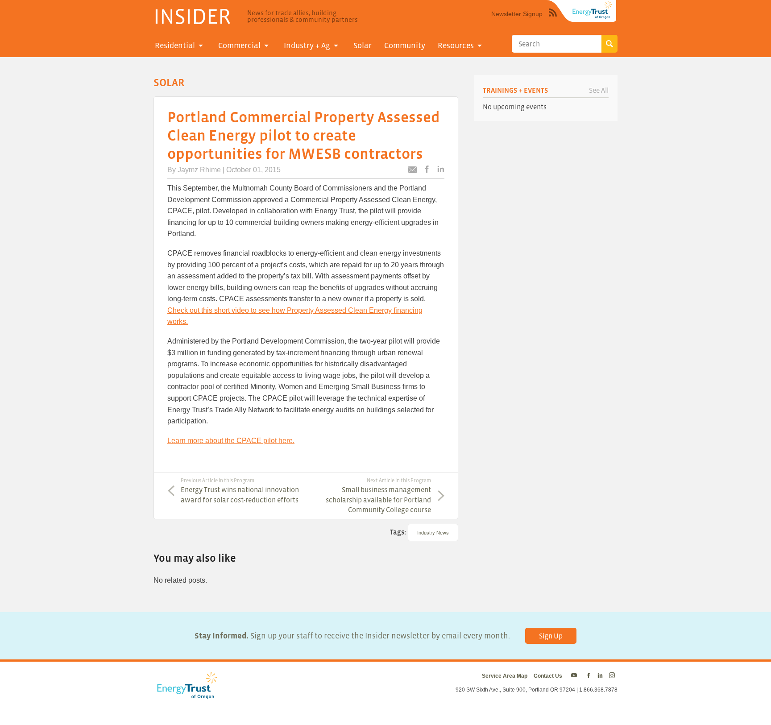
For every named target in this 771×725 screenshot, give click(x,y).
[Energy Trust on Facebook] (588, 676)
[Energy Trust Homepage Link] (593, 10)
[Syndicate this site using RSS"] (553, 19)
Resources (456, 45)
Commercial (239, 45)
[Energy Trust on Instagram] (613, 676)
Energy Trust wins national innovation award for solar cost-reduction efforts (240, 490)
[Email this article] (412, 171)
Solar (362, 45)
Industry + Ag (307, 45)
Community (404, 45)
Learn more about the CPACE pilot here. (230, 440)
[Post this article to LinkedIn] (440, 170)
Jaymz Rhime (199, 170)
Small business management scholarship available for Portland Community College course (378, 495)
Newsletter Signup (517, 13)
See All (599, 90)
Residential (175, 45)
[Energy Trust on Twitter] (575, 676)
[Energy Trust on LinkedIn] (600, 676)
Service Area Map (504, 676)
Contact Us (548, 676)
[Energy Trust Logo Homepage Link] (185, 695)
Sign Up (551, 636)
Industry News (433, 532)
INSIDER (192, 16)
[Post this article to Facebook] (427, 170)
